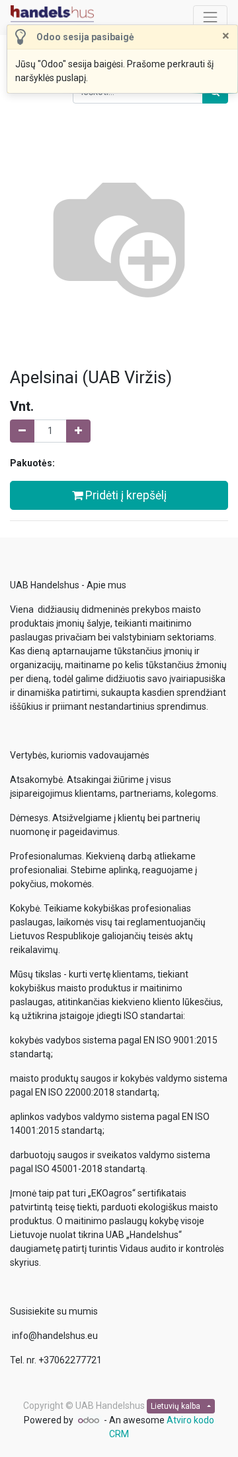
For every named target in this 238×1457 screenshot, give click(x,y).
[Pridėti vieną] (78, 431)
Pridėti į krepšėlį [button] (125, 495)
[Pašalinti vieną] (22, 431)
